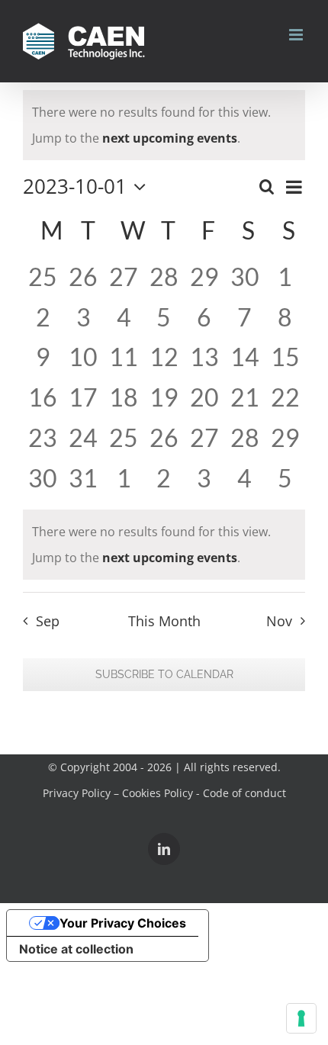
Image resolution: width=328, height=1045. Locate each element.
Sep (47, 621)
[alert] (164, 125)
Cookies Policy (157, 793)
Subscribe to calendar (164, 674)
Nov (279, 621)
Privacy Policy (77, 793)
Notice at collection (76, 949)
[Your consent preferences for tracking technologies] (301, 1018)
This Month (164, 621)
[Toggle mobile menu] (297, 35)
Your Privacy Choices (122, 923)
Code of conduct (244, 793)
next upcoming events (169, 138)
